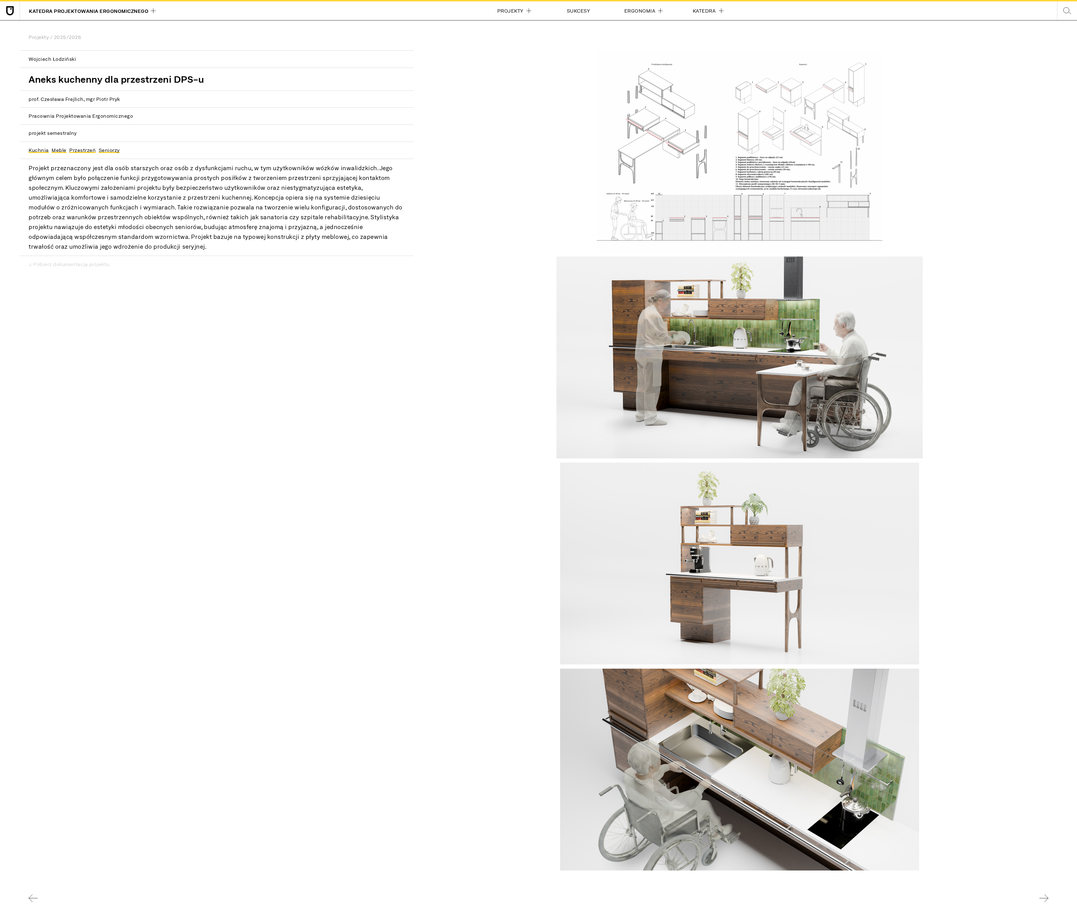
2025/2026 (67, 37)
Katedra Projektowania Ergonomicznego (84, 11)
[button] (739, 151)
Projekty (39, 37)
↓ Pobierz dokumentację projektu (69, 264)
